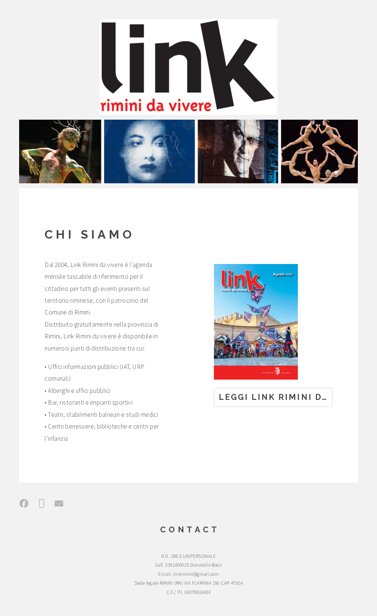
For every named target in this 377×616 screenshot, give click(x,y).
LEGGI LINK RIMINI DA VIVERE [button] (275, 397)
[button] (24, 503)
